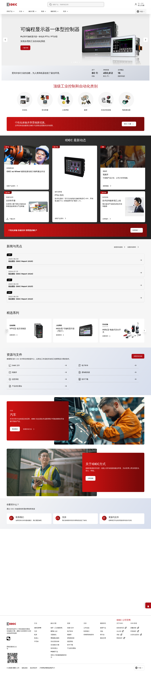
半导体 (36, 641)
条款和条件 (33, 668)
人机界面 (65, 110)
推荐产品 (103, 628)
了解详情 (28, 48)
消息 (101, 631)
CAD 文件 (70, 628)
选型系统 (70, 641)
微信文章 (103, 638)
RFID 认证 (54, 631)
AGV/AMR (37, 628)
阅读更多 (15, 429)
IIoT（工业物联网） (57, 628)
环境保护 (133, 631)
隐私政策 (25, 668)
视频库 (69, 635)
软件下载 (70, 645)
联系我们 (86, 631)
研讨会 (102, 635)
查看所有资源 (138, 356)
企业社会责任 (134, 635)
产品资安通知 (71, 648)
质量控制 (133, 628)
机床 (35, 635)
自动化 (24, 110)
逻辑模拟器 (70, 638)
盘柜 (85, 110)
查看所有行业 (27, 429)
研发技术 (119, 638)
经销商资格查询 (89, 635)
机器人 (36, 638)
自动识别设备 (106, 110)
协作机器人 (54, 648)
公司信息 (86, 628)
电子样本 (70, 631)
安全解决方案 (55, 645)
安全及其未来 (55, 641)
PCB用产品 (54, 652)
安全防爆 (45, 110)
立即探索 (90, 478)
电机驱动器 (126, 110)
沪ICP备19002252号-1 (47, 668)
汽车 (35, 631)
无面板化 (53, 635)
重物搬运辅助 (55, 638)
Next (144, 330)
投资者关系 (120, 628)
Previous (6, 330)
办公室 (119, 631)
